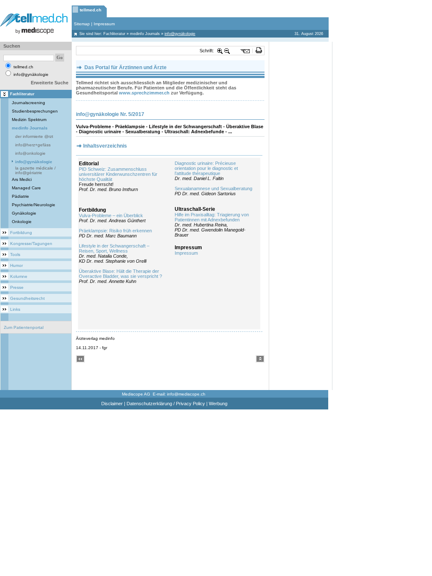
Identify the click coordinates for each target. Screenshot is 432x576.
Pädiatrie (20, 196)
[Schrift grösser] (220, 50)
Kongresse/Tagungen (31, 243)
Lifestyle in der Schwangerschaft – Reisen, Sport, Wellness (114, 248)
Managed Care (26, 188)
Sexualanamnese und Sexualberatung (213, 188)
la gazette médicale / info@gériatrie (35, 170)
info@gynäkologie (33, 161)
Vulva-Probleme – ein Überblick (111, 215)
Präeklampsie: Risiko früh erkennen (115, 230)
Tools (15, 254)
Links (15, 309)
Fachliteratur (114, 34)
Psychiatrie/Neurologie (33, 204)
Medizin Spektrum (29, 119)
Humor (16, 265)
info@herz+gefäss (33, 145)
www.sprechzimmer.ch (144, 92)
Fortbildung (21, 232)
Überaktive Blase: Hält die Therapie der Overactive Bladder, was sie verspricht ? (120, 274)
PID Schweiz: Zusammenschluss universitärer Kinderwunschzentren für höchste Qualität (118, 174)
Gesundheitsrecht (27, 298)
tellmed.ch (90, 10)
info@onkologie (30, 153)
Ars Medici (22, 179)
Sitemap (82, 24)
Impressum (104, 24)
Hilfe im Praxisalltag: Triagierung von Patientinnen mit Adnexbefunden (212, 217)
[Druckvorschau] (259, 50)
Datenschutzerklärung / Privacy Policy (166, 403)
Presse (17, 287)
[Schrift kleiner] (227, 50)
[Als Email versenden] (245, 50)
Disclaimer (112, 403)
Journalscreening (28, 102)
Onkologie (22, 221)
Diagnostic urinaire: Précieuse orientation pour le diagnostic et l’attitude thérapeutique (206, 168)
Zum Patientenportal (23, 327)
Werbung (218, 403)
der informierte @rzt (34, 136)
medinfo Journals (145, 34)
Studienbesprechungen (35, 111)
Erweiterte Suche (49, 82)
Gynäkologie (24, 213)
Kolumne (18, 276)
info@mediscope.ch (186, 394)
